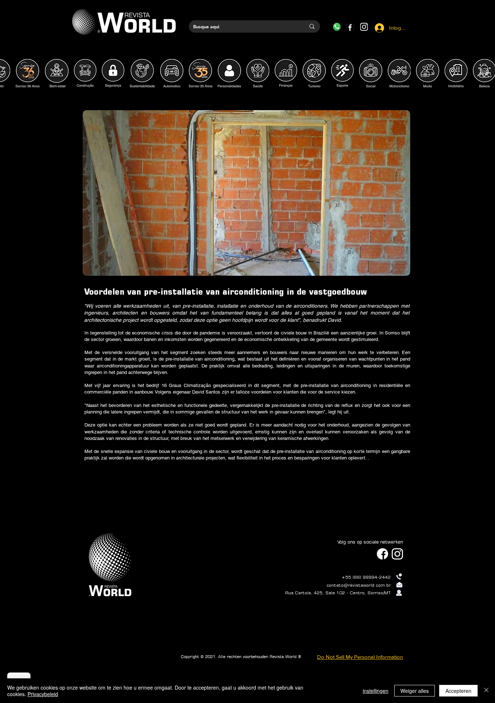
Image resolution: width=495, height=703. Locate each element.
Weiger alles (414, 690)
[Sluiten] (486, 690)
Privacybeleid (43, 694)
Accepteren (458, 690)
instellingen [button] (375, 690)
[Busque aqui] (312, 26)
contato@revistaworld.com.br (358, 585)
